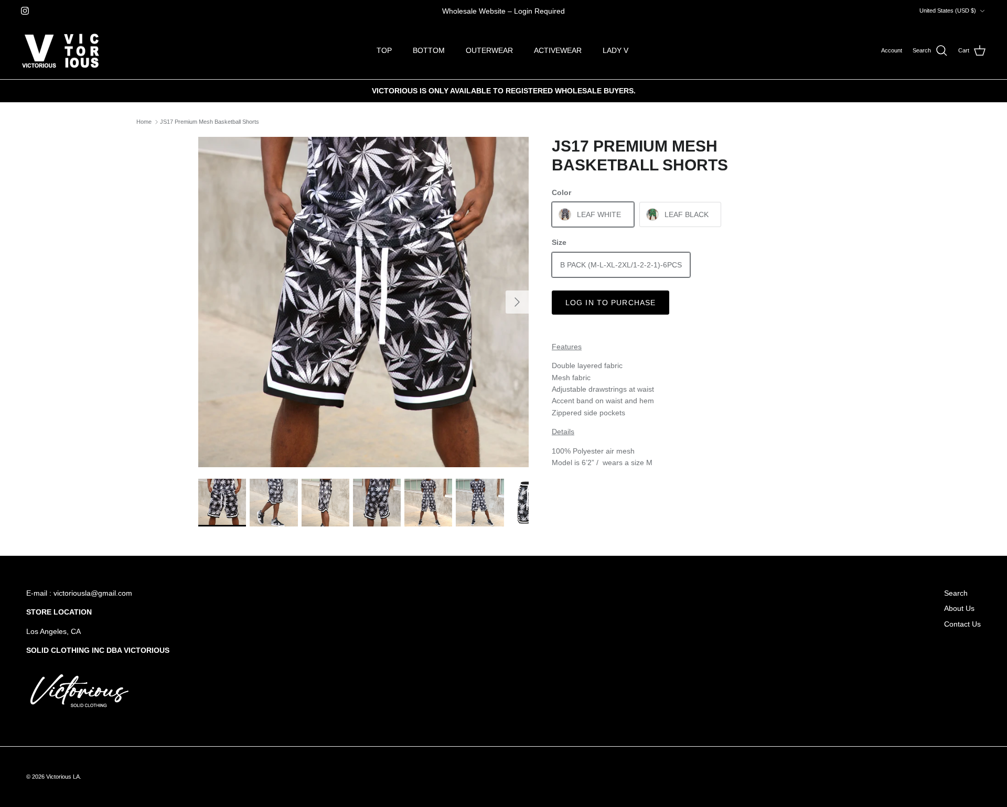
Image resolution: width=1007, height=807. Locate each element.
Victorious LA (63, 776)
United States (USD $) (947, 10)
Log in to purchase (610, 302)
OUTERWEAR (489, 50)
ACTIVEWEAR (558, 50)
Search (956, 593)
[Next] (517, 302)
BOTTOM (429, 50)
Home (144, 122)
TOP (384, 50)
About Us (959, 608)
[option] (363, 302)
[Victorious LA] (60, 51)
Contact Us (962, 624)
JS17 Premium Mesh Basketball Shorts (209, 122)
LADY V (615, 50)
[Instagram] (25, 11)
